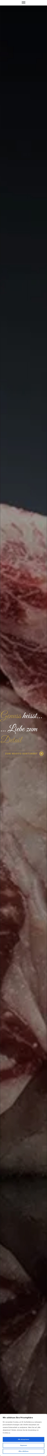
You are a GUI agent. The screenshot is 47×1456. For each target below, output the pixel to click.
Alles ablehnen (23, 1451)
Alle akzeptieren (23, 1439)
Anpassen (23, 1445)
